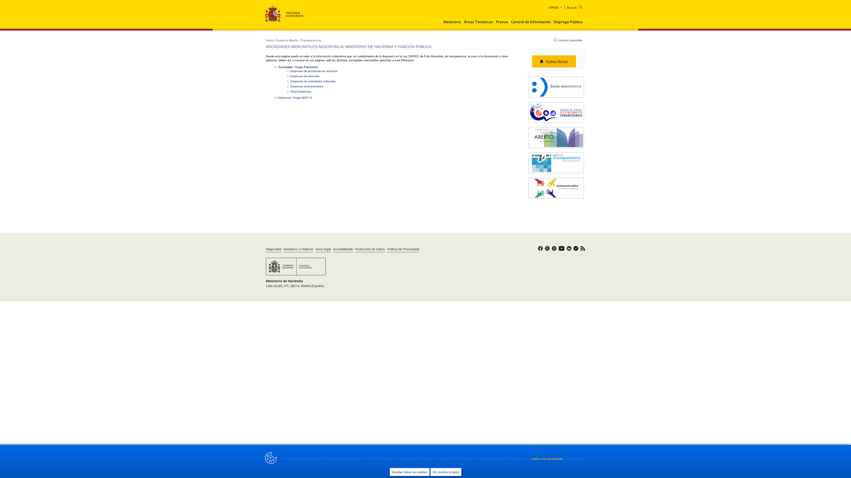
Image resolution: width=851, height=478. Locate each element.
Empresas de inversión (305, 76)
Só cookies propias (446, 472)
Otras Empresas (300, 91)
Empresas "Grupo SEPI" (293, 97)
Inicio (270, 40)
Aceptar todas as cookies (409, 472)
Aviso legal (323, 249)
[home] (556, 88)
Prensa (502, 22)
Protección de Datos (370, 249)
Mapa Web (273, 249)
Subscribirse (557, 61)
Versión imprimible (570, 40)
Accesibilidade (343, 249)
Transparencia (311, 40)
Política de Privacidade (403, 249)
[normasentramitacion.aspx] (556, 189)
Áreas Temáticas (478, 22)
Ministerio (452, 22)
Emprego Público (568, 22)
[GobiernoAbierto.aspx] (556, 138)
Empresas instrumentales (306, 86)
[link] (540, 249)
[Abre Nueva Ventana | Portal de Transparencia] (556, 163)
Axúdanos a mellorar (298, 249)
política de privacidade (548, 459)
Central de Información (531, 22)
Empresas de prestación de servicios (314, 71)
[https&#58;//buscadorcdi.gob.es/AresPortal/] (556, 113)
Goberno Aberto (287, 40)
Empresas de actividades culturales (313, 81)
